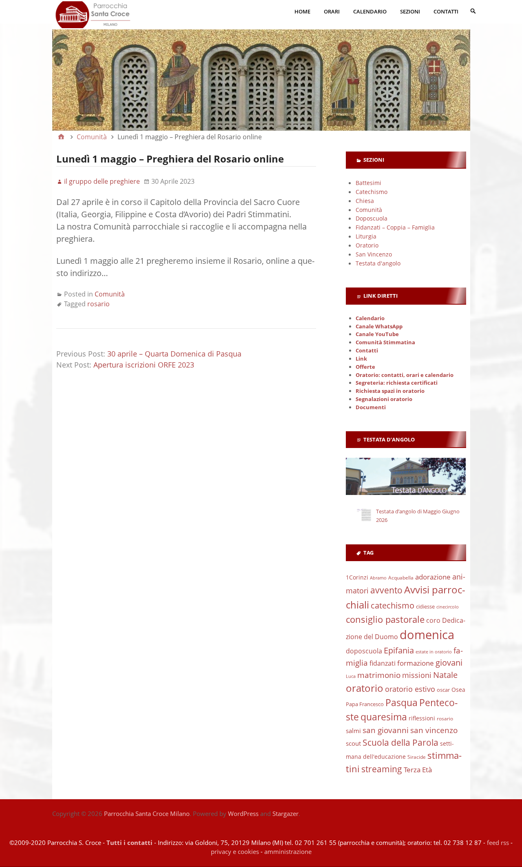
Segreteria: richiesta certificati (397, 382)
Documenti (371, 407)
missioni (416, 675)
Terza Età (418, 769)
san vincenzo (434, 730)
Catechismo (371, 192)
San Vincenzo (374, 254)
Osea (458, 689)
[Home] (61, 137)
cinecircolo (447, 607)
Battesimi (368, 183)
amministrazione (288, 851)
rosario (98, 303)
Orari (332, 11)
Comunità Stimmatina (385, 342)
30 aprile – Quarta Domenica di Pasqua (174, 354)
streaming (381, 769)
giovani (449, 662)
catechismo (392, 605)
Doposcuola (371, 218)
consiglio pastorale (385, 619)
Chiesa (365, 201)
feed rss (498, 842)
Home (302, 11)
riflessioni (422, 718)
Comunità (110, 294)
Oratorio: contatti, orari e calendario (404, 375)
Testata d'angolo (378, 263)
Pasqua (401, 702)
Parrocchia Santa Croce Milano (147, 813)
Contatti (446, 11)
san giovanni (386, 730)
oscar (443, 689)
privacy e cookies (235, 851)
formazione (415, 663)
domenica (427, 634)
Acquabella (401, 577)
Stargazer (285, 813)
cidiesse (425, 606)
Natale (445, 674)
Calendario (370, 11)
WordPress (243, 813)
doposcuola (364, 650)
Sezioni (410, 11)
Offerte (365, 366)
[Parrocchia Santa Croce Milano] (261, 71)
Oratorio (367, 245)
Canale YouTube (377, 334)
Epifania (399, 650)
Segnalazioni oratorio (384, 399)
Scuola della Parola (400, 742)
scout (353, 743)
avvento (386, 590)
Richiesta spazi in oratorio (390, 391)
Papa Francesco (365, 704)
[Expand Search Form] (473, 11)
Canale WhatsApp (379, 326)
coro (433, 620)
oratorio (364, 688)
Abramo (378, 578)
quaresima (384, 716)
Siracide (416, 756)
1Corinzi (357, 577)
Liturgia (366, 236)
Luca (351, 676)
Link (361, 358)
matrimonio (378, 675)
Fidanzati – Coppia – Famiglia (395, 227)
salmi (353, 731)
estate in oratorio (434, 652)
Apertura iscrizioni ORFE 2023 (143, 365)
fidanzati (382, 663)
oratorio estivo (410, 689)
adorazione (433, 577)
